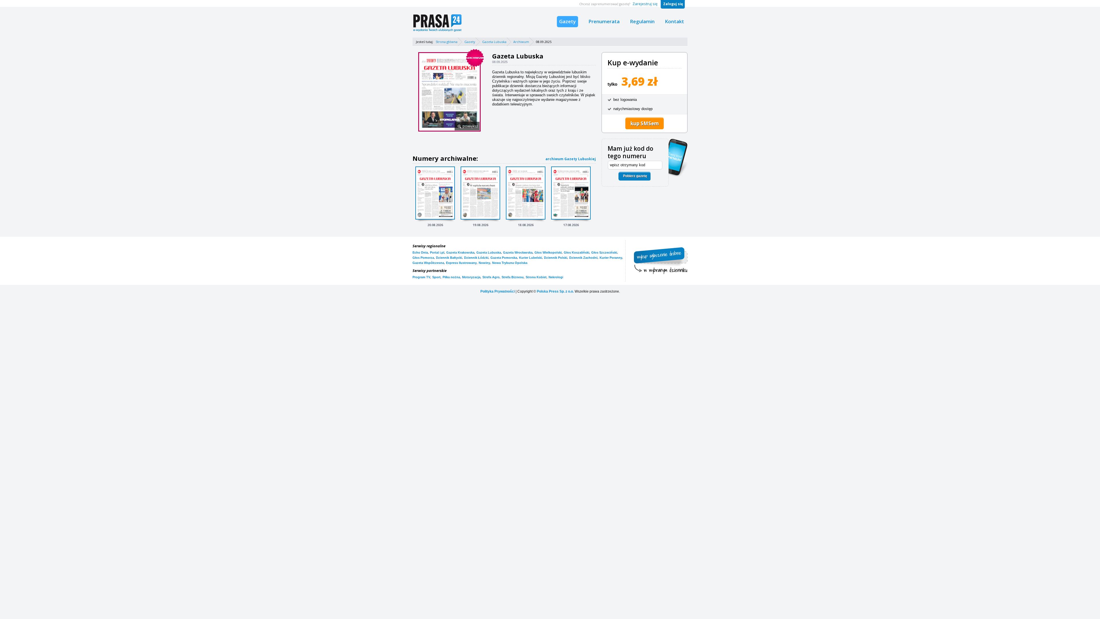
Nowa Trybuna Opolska (509, 263)
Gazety (567, 21)
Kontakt (674, 21)
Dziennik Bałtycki (449, 257)
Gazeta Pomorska (503, 257)
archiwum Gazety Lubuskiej (570, 158)
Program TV (421, 277)
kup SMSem (644, 123)
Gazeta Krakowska (460, 252)
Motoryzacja (471, 277)
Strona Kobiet (536, 277)
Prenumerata (604, 21)
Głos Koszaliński (576, 252)
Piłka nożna (451, 277)
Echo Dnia (420, 252)
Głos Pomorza (423, 257)
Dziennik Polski (555, 257)
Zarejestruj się (644, 3)
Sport (436, 277)
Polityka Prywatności (497, 291)
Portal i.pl (437, 252)
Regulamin (642, 21)
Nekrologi (556, 277)
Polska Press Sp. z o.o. (555, 291)
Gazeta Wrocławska (518, 252)
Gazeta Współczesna (428, 263)
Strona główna (446, 42)
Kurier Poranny (611, 257)
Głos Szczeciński (604, 252)
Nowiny (484, 263)
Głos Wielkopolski (548, 252)
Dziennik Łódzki (476, 257)
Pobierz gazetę (635, 176)
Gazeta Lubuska (494, 42)
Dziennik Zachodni (583, 257)
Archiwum (521, 42)
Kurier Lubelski (530, 257)
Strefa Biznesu (513, 277)
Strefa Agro (491, 277)
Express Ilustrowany (461, 263)
